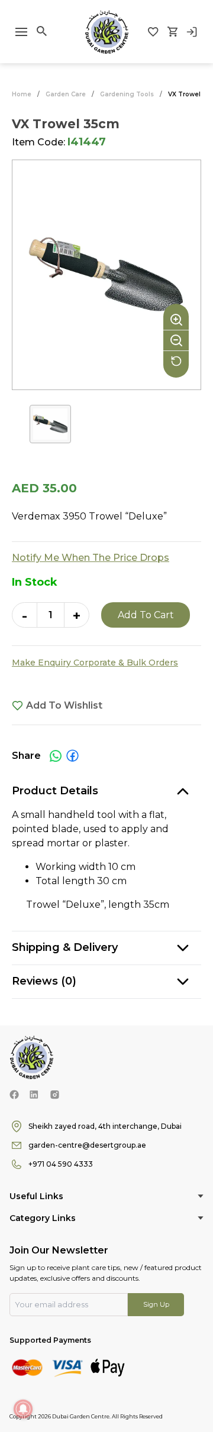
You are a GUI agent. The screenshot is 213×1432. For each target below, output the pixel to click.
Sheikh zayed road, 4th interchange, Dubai (105, 1126)
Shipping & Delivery (65, 947)
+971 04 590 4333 (60, 1164)
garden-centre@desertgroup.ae (87, 1145)
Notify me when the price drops (90, 557)
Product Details (55, 790)
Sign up (156, 1304)
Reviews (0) (44, 981)
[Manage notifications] (23, 1408)
